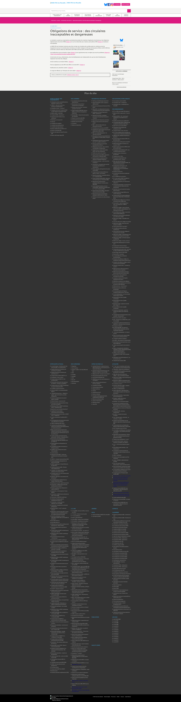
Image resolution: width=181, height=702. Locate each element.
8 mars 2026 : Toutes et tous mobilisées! (80, 519)
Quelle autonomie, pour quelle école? (121, 121)
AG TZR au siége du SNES (118, 545)
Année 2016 (115, 636)
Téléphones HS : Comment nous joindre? (101, 374)
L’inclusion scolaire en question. (120, 338)
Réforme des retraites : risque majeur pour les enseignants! (121, 396)
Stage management (117, 585)
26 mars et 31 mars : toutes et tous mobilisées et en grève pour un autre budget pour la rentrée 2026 (79, 524)
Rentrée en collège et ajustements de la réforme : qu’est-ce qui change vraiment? (122, 381)
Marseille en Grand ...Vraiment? (58, 108)
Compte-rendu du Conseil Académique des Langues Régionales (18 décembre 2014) (121, 197)
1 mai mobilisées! (76, 516)
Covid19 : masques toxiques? (57, 588)
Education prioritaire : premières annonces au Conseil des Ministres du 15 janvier (100, 117)
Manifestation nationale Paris (119, 560)
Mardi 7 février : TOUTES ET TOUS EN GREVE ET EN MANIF (80, 584)
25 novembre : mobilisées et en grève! (80, 521)
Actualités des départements (57, 127)
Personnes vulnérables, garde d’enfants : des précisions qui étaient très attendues (59, 545)
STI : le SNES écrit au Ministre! (119, 176)
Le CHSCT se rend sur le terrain (57, 388)
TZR (73, 373)
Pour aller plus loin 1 (55, 520)
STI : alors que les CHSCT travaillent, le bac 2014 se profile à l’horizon (121, 179)
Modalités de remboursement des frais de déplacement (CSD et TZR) (101, 130)
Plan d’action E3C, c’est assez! (119, 318)
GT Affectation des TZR (118, 541)
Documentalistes (75, 381)
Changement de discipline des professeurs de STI (119, 128)
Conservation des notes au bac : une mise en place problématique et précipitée (122, 250)
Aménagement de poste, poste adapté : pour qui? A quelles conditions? (101, 141)
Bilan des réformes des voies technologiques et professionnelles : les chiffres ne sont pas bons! (121, 163)
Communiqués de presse (98, 387)
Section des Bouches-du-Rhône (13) (58, 128)
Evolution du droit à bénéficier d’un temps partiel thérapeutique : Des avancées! (58, 650)
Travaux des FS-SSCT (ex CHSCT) (58, 669)
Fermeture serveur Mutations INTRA (120, 534)
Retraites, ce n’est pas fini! (57, 120)
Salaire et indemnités (76, 125)
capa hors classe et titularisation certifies (121, 536)
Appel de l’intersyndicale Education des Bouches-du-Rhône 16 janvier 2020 (101, 371)
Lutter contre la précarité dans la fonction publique (99, 383)
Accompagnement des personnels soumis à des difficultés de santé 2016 (60, 421)
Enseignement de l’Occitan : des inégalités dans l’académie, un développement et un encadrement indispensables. (120, 168)
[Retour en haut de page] (5, 696)
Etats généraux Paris (117, 549)
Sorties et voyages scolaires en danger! (80, 607)
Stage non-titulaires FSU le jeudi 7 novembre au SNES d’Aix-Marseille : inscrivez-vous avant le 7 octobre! (80, 650)
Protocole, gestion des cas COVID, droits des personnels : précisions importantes (59, 580)
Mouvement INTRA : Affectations (120, 538)
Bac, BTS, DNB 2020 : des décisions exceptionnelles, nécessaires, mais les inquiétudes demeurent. (121, 329)
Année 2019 (115, 642)
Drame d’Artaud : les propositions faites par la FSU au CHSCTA (59, 403)
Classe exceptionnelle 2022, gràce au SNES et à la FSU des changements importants (79, 112)
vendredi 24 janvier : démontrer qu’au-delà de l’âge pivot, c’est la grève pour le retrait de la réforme (101, 368)
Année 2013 (115, 631)
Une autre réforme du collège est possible (122, 221)
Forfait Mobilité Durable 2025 (119, 497)
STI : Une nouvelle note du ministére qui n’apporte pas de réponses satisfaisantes (122, 133)
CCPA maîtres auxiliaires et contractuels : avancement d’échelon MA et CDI (122, 521)
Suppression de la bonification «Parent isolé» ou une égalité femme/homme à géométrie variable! (121, 436)
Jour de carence (54, 453)
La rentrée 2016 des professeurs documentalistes (120, 256)
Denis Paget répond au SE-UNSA (120, 252)
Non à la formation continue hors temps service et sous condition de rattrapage (121, 467)
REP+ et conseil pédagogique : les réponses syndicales (100, 133)
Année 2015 (115, 635)
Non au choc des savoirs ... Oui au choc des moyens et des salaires (80, 632)
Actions (94, 390)
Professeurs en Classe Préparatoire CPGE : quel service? (100, 113)
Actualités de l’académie (56, 123)
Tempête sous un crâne (118, 156)
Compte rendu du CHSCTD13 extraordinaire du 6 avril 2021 (57, 639)
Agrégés (74, 376)
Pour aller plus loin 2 (55, 522)
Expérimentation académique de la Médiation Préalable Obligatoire (100, 158)
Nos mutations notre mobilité (119, 101)
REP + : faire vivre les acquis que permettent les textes (99, 125)
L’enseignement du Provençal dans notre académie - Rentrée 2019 (122, 315)
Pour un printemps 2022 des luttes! (79, 541)
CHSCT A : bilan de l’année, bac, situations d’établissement (58, 106)
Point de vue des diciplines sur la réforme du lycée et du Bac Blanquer (122, 283)
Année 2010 (115, 626)
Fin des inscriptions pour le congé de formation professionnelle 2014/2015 (121, 576)
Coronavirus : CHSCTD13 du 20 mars (59, 497)
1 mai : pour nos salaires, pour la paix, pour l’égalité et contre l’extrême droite (121, 367)
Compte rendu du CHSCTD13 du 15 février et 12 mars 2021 (58, 636)
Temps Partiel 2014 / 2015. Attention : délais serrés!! (118, 79)
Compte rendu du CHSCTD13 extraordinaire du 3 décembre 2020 (58, 619)
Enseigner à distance (117, 326)
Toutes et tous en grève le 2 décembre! (80, 672)
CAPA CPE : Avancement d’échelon (120, 524)
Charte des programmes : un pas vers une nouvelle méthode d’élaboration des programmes (122, 186)
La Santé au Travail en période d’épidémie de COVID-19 (57, 499)
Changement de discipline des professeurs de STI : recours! (119, 158)
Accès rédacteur (128, 696)
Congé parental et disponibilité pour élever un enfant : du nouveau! (100, 172)
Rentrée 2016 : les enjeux (118, 254)
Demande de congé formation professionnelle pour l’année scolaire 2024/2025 (100, 183)
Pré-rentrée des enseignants (119, 601)
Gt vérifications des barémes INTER (120, 525)
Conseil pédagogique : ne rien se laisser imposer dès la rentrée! (121, 295)
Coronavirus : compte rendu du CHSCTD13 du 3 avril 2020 (57, 503)
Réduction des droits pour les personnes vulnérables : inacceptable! (59, 576)
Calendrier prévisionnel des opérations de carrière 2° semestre (121, 613)
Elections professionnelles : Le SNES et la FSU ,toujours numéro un (80, 575)
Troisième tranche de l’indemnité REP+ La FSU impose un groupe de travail (59, 111)
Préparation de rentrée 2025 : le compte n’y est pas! (80, 660)
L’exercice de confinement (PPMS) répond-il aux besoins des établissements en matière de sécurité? (60, 427)
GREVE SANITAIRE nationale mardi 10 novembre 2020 (58, 594)
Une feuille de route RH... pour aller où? (80, 530)
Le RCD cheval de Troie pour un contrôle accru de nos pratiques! (80, 528)
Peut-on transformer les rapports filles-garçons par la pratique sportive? (121, 336)
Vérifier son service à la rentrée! (99, 153)
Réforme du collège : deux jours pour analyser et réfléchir (121, 224)
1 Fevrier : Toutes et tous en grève (79, 514)
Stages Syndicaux (96, 389)
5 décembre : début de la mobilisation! (121, 369)
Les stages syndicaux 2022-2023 (78, 557)
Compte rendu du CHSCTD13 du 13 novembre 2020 (58, 616)
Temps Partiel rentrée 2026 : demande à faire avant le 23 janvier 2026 (101, 191)
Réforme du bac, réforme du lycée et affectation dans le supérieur (120, 269)
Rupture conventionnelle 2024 (78, 118)
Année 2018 (115, 640)
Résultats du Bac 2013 (117, 171)
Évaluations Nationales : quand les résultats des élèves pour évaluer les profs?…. (120, 312)
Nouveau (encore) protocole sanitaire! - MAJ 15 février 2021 (59, 629)
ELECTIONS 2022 (117, 619)
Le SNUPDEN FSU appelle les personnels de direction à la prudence (121, 372)
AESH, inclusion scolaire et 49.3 (78, 614)
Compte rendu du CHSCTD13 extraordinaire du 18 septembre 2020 (59, 586)
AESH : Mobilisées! (117, 455)
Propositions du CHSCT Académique (59, 540)
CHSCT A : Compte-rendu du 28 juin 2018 (60, 459)
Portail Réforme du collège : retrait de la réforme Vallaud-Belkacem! (121, 213)
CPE (73, 378)
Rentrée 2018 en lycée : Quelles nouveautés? (119, 298)
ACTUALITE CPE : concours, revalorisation (119, 411)
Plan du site (113, 696)
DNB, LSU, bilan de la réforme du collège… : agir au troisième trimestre (121, 375)
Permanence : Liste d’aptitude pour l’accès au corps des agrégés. (120, 590)
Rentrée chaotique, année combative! (80, 647)
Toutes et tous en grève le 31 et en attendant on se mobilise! (79, 578)
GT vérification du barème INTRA (120, 556)
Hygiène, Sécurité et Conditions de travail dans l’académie (58, 370)
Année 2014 (115, 633)
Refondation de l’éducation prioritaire (101, 120)
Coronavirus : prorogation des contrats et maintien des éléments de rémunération (101, 166)
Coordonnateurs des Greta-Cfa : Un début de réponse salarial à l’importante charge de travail (80, 538)
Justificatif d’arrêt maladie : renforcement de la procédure (57, 411)
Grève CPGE (116, 586)
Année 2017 (115, 638)
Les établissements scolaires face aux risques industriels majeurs (59, 480)
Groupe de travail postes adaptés (120, 527)
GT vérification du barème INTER (120, 553)
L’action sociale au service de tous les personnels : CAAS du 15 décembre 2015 (59, 436)
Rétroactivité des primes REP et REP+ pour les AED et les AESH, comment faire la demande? (80, 625)
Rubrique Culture (96, 402)
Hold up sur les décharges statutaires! (118, 74)
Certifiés (74, 374)
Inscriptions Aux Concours (77, 615)
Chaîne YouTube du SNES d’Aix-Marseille (101, 514)
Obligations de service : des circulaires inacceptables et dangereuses (101, 147)
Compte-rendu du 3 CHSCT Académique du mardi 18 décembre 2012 (59, 386)
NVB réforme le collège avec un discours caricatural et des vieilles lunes (121, 200)
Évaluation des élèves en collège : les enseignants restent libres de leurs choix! (122, 259)
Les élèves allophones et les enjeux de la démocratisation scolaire (80, 571)
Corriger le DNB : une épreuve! (57, 115)
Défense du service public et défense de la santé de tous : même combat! (60, 525)
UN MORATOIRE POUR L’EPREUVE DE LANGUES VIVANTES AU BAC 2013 (121, 123)
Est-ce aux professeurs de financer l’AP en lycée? (120, 83)
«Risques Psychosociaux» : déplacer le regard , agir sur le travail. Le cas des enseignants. (59, 395)
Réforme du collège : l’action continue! (121, 241)
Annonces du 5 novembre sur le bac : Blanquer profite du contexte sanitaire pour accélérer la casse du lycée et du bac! (122, 405)
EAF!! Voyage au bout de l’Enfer (120, 428)
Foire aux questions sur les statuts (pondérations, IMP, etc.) (100, 144)
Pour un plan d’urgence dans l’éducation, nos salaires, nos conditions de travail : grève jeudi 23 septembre (80, 534)
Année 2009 (115, 624)
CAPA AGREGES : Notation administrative (119, 562)
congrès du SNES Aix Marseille (119, 529)
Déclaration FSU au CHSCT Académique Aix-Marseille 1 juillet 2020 (59, 570)
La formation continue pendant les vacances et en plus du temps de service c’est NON (121, 452)
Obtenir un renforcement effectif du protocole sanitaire (59, 597)
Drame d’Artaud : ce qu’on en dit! (58, 401)
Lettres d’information (97, 400)
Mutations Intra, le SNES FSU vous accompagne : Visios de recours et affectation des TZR (120, 490)
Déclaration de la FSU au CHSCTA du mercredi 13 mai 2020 (59, 548)
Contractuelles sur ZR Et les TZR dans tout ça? (80, 601)
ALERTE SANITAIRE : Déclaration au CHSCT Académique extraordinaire (58, 604)
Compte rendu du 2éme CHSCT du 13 (59, 375)
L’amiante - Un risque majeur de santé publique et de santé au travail (59, 471)
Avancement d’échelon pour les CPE (120, 551)
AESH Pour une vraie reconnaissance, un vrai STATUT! (101, 380)
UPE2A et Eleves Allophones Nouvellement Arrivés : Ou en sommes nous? (121, 354)
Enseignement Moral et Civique (120, 245)
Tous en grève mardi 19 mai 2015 (120, 226)
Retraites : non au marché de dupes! (121, 401)
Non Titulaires (75, 368)
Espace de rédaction (56, 700)
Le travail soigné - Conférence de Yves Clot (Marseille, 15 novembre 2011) (59, 367)
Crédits (118, 696)
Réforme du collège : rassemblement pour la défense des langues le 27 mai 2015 (122, 235)
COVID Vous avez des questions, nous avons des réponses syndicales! (59, 583)
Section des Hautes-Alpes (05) (57, 135)
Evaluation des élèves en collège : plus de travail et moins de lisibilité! (121, 263)
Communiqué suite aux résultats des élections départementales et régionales (121, 426)
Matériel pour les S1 (97, 392)
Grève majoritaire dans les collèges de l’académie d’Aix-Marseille (121, 232)
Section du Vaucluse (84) (56, 130)
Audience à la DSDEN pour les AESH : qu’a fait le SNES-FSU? (79, 551)
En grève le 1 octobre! (77, 653)
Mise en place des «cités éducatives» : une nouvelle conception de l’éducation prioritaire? (121, 392)
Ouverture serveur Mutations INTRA (120, 532)
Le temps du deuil (75, 609)
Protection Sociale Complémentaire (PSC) (60, 672)
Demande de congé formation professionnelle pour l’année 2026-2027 (80, 675)
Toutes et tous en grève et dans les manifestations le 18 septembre (79, 667)
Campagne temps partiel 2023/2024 (58, 662)
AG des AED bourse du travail (119, 568)
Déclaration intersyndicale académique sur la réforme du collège (121, 216)
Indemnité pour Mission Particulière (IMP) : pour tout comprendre (100, 150)
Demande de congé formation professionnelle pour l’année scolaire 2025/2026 (80, 657)
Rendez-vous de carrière (77, 121)
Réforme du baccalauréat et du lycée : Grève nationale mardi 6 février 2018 (121, 272)
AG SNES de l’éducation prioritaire (120, 572)
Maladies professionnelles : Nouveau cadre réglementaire (59, 468)
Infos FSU (95, 404)
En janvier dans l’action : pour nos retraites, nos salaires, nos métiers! (120, 442)
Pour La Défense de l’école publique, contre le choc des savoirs (79, 638)
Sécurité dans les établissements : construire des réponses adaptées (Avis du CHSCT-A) (59, 440)
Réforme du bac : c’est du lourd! (120, 286)
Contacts (122, 696)
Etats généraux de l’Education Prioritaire (122, 574)
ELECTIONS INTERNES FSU (98, 377)
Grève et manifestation (118, 599)
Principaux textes (55, 667)
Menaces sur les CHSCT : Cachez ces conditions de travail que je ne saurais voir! (59, 456)
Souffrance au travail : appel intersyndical (60, 483)
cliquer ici (68, 42)
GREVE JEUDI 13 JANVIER (57, 113)
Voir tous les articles (121, 87)
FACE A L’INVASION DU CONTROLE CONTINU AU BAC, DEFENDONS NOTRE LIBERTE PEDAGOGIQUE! (122, 350)
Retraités (74, 383)
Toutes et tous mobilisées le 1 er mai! (121, 439)
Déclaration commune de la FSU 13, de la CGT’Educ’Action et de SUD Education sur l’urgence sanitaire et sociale (59, 513)
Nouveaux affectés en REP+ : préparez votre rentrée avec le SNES (121, 386)
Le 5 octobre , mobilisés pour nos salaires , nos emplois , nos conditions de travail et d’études (122, 431)
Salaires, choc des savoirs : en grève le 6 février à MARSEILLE (80, 629)
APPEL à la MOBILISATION (119, 388)
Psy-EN (73, 380)
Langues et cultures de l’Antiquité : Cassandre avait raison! (120, 278)
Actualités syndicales (97, 385)
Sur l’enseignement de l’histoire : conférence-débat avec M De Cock (121, 291)
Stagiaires (74, 366)
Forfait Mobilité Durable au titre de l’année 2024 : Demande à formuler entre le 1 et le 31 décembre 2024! (101, 187)
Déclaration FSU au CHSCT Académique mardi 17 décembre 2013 (59, 406)
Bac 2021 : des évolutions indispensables (121, 340)
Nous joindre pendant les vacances (100, 375)
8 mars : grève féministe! (77, 517)
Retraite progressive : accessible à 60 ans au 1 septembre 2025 (101, 176)
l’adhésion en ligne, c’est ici (73, 75)
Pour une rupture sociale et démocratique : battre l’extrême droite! (121, 464)
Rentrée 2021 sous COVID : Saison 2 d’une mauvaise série (58, 646)
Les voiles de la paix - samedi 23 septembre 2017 (119, 603)
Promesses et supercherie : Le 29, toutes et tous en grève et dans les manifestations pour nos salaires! (80, 560)
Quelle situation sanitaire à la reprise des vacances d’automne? (59, 591)
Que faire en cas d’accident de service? (59, 409)
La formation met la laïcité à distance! (121, 247)
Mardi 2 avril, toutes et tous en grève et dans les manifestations (80, 635)
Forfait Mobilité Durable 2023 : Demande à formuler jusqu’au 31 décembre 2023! (101, 179)
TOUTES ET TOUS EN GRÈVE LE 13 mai (80, 663)
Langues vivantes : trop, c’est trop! (120, 130)
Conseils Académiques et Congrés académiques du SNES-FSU (100, 396)
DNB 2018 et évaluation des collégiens (121, 281)
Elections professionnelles (98, 399)
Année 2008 (115, 622)
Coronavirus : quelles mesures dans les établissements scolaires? (59, 485)
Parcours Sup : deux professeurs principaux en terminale (120, 275)
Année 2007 (115, 621)
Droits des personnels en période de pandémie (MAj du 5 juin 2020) (59, 551)
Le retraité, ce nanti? (117, 383)
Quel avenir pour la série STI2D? (120, 125)
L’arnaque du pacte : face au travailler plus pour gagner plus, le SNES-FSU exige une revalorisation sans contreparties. (80, 568)
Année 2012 (115, 629)
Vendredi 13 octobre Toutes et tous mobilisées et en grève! (79, 604)
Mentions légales (107, 696)
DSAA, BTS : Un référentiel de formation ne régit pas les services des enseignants (101, 110)
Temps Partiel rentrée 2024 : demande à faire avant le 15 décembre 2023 (101, 155)
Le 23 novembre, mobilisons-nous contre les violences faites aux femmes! (121, 470)
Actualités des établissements (57, 125)
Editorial (53, 121)
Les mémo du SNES (97, 516)
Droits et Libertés (96, 394)
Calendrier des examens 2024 (119, 360)
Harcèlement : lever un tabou (57, 377)
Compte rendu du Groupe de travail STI (121, 142)
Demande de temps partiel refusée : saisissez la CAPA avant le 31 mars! (100, 194)
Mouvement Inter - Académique (120, 102)
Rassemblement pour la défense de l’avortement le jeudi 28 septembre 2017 (121, 606)
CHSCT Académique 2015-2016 (57, 423)
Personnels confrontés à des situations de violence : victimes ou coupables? (59, 383)
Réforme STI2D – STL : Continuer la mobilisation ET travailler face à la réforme (120, 118)
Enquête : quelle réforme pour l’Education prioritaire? (119, 399)
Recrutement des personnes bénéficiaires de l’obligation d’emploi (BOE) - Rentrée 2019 (101, 137)
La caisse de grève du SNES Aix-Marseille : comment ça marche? (78, 581)
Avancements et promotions (78, 120)
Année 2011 (115, 628)
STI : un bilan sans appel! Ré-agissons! (121, 111)
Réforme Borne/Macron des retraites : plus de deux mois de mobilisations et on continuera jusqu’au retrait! (80, 591)
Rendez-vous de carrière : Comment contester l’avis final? (79, 108)
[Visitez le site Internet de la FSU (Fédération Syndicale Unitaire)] (59, 699)
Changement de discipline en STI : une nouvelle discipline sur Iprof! (121, 150)
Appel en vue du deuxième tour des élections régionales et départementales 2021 (121, 422)
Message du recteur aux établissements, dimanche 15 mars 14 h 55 (59, 102)
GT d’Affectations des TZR (118, 570)
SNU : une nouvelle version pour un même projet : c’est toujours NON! (80, 598)
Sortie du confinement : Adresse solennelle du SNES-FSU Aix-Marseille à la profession (60, 518)
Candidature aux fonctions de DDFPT (100, 128)
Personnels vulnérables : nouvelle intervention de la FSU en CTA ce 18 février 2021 (58, 633)
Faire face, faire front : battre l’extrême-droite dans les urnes (80, 644)
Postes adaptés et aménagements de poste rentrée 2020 (59, 461)
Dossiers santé (54, 671)
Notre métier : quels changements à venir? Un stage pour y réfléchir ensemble (120, 204)
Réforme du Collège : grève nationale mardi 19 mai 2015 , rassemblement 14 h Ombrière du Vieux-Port (121, 209)
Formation (74, 123)
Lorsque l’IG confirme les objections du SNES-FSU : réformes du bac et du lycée (121, 323)
